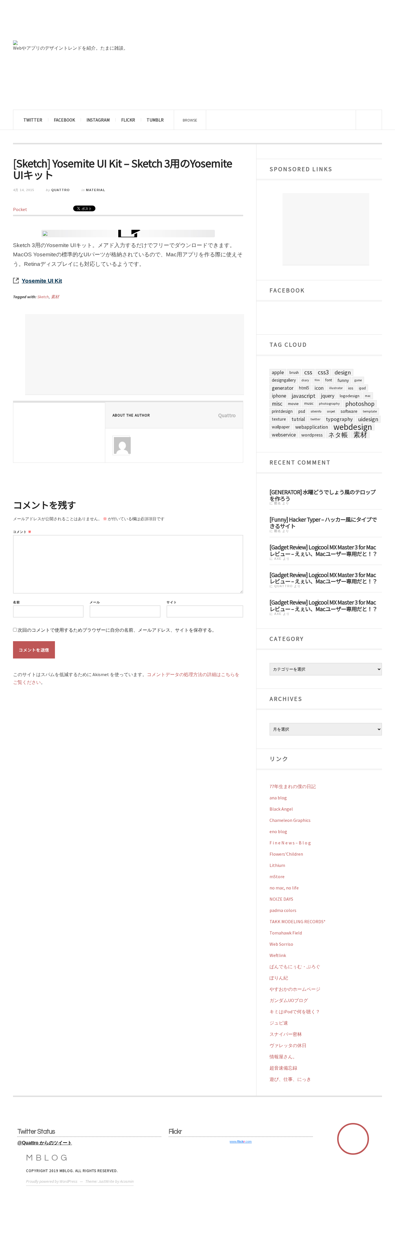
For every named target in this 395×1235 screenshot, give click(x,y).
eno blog (278, 831)
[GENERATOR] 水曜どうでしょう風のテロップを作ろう (323, 495)
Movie (293, 403)
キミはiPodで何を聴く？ (295, 1011)
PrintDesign (282, 411)
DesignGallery (284, 380)
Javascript (303, 395)
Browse (190, 119)
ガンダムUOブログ (289, 1000)
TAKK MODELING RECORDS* (298, 921)
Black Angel (281, 809)
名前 (16, 602)
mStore (277, 876)
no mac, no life (284, 888)
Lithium (277, 865)
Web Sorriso (281, 944)
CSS (308, 372)
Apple (278, 372)
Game (358, 380)
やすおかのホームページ (295, 989)
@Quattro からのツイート (44, 1142)
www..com (241, 1141)
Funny (343, 380)
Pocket (20, 209)
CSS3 (323, 372)
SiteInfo (316, 411)
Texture (279, 419)
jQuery (327, 395)
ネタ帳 (338, 434)
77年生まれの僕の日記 (293, 786)
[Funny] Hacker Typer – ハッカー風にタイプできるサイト (323, 522)
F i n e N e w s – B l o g (290, 843)
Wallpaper (281, 427)
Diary (305, 380)
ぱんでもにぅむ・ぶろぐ (295, 966)
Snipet (331, 411)
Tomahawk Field (286, 933)
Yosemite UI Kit (42, 281)
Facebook (64, 120)
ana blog (278, 798)
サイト (172, 602)
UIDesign (368, 419)
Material (95, 190)
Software (349, 411)
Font (328, 380)
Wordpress (312, 435)
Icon (319, 388)
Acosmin (127, 1181)
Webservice (284, 435)
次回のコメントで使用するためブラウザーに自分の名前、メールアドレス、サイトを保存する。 (117, 630)
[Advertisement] (134, 354)
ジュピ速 (279, 1023)
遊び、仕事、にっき (290, 1079)
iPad (362, 388)
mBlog (48, 1157)
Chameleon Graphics (290, 820)
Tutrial (298, 419)
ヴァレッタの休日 (288, 1045)
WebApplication (311, 427)
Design (343, 372)
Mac (368, 396)
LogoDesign (349, 395)
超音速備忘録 (283, 1068)
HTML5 (304, 388)
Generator (283, 388)
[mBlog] (76, 22)
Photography (329, 403)
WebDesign (352, 427)
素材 (55, 296)
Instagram (98, 120)
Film (317, 380)
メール (95, 602)
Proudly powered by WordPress (51, 1181)
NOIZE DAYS (281, 899)
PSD (301, 411)
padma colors (283, 910)
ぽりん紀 (279, 978)
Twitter (32, 120)
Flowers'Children (286, 854)
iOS (350, 388)
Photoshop (359, 403)
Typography (339, 419)
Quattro (60, 190)
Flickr (128, 120)
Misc (277, 403)
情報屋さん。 (283, 1056)
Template (370, 411)
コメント (22, 531)
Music (308, 403)
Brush (294, 372)
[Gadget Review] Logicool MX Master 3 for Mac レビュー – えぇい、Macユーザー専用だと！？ (323, 550)
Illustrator (336, 388)
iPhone (279, 396)
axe (278, 558)
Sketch (43, 296)
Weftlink (278, 955)
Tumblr (155, 120)
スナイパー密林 (286, 1034)
